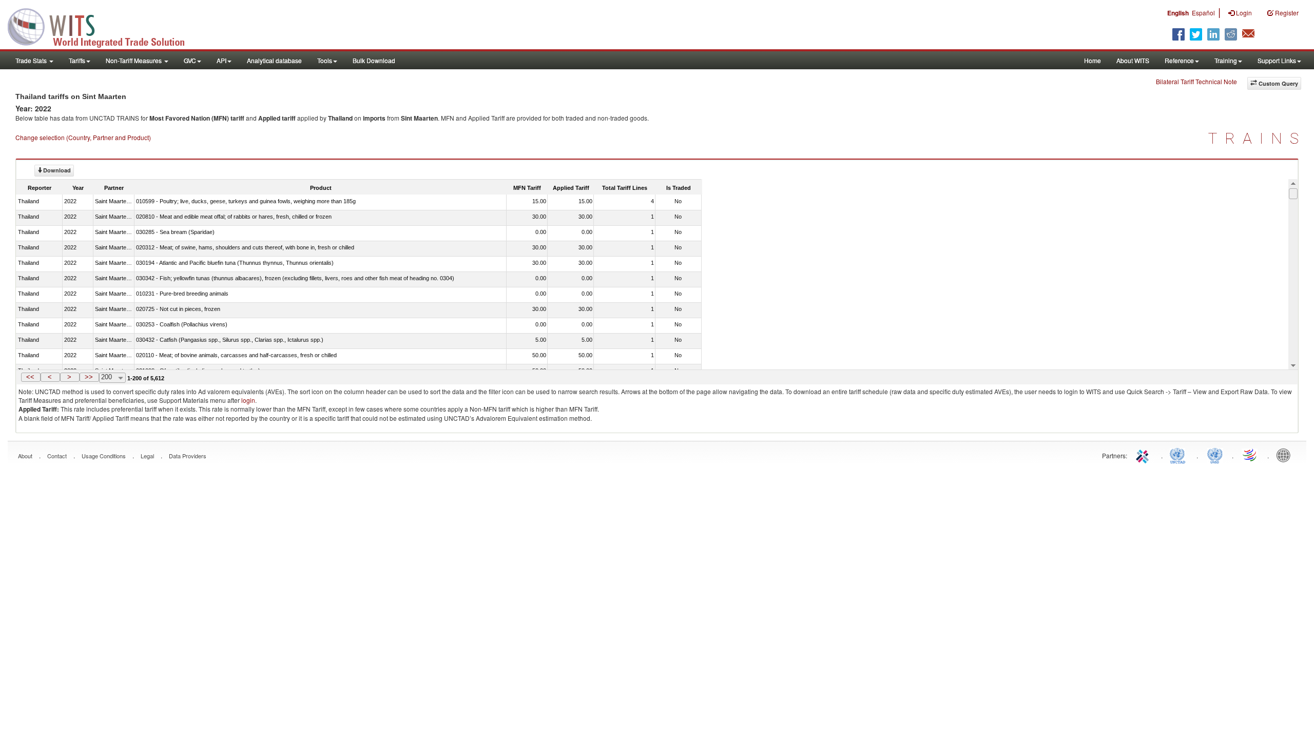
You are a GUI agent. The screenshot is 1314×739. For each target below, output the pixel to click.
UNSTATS (1215, 454)
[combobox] (112, 378)
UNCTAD (1179, 454)
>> (89, 377)
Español (1203, 12)
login (248, 400)
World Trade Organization (1250, 454)
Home (1092, 60)
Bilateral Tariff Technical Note (1196, 81)
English (1178, 12)
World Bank (1286, 454)
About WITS (1132, 60)
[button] (31, 377)
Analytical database (274, 60)
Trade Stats (31, 60)
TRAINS (1257, 138)
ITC (1144, 454)
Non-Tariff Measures (134, 60)
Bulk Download (374, 60)
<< (30, 377)
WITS (102, 25)
